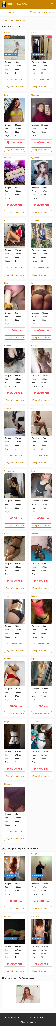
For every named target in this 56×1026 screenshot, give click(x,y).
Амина (7, 220)
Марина (34, 533)
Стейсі (7, 32)
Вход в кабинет (36, 1017)
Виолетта (35, 916)
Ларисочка (8, 408)
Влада (34, 854)
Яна (6, 283)
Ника (33, 471)
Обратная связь (28, 1022)
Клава (7, 533)
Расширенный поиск (43, 12)
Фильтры (7, 12)
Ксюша (7, 916)
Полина (7, 659)
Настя (33, 32)
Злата (6, 596)
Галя (33, 283)
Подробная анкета (15, 87)
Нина (33, 408)
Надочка (8, 784)
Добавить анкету (12, 1017)
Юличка (7, 854)
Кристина (35, 596)
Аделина (35, 158)
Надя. (6, 721)
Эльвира (35, 721)
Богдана (7, 345)
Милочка (35, 95)
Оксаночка (8, 158)
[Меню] (52, 4)
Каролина (35, 659)
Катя (6, 95)
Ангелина (35, 220)
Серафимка (9, 471)
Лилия (34, 345)
